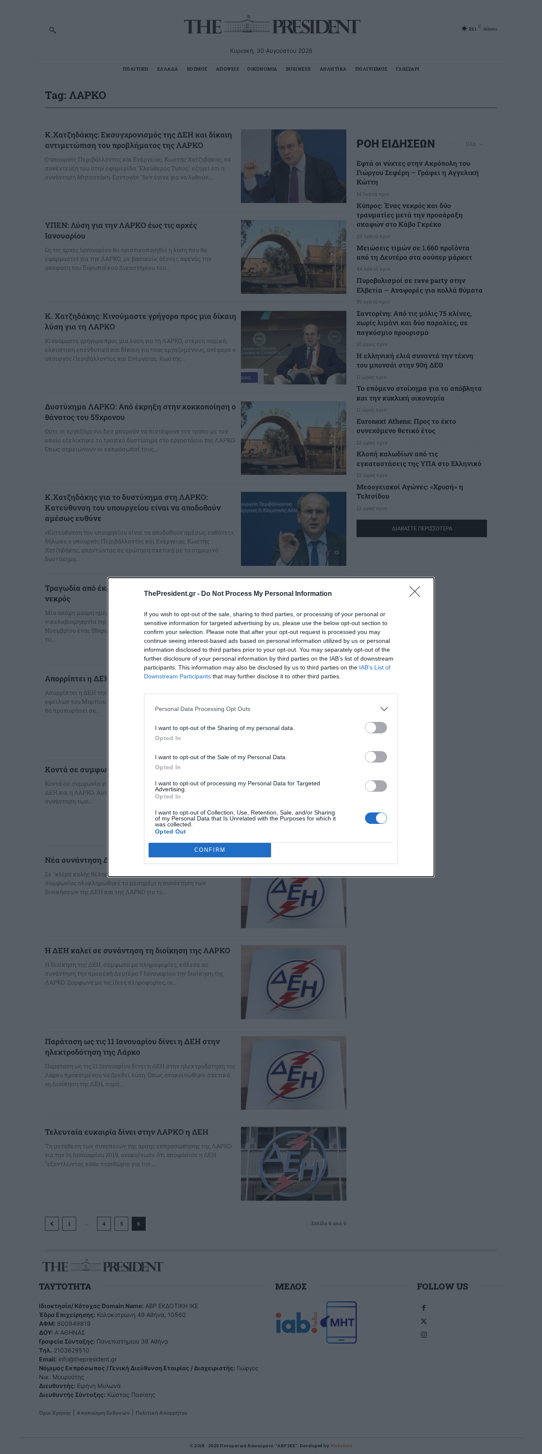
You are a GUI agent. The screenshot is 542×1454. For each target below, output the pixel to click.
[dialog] (271, 727)
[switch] (376, 727)
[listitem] (271, 709)
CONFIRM (210, 850)
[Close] (417, 594)
